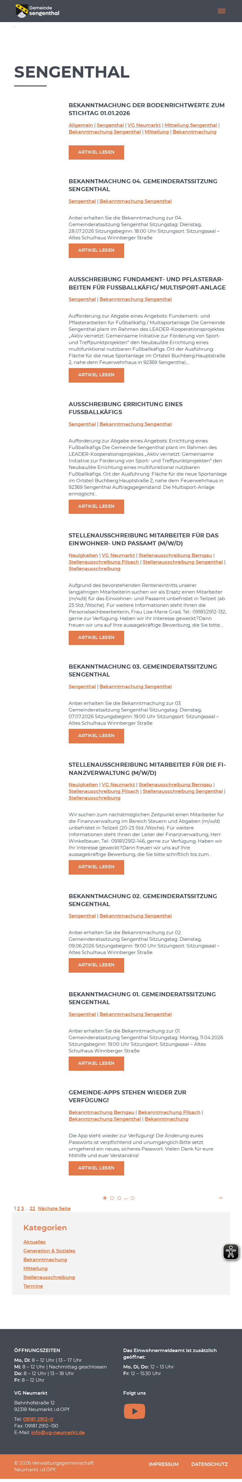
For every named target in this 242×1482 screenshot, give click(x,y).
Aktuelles (34, 1242)
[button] (221, 11)
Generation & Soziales (49, 1251)
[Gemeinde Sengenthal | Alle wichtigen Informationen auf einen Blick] (38, 11)
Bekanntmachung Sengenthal (105, 132)
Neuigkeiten (83, 555)
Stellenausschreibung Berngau (175, 555)
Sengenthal (110, 125)
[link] (112, 1197)
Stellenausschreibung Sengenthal (183, 562)
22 (32, 1208)
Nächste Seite (54, 1208)
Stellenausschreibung (94, 568)
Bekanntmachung (194, 132)
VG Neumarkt (144, 125)
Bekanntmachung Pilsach (169, 1112)
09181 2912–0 (38, 1419)
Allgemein (81, 125)
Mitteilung (157, 132)
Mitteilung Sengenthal (190, 125)
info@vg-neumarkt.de (58, 1432)
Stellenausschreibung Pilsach (104, 562)
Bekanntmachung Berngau (101, 1112)
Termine (33, 1286)
